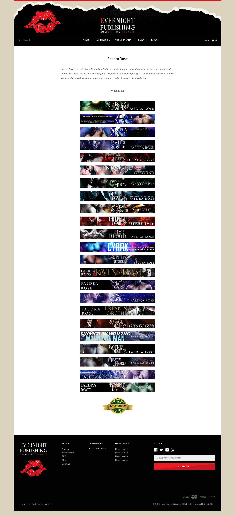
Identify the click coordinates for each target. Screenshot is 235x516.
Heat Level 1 (121, 448)
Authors (102, 40)
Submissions (123, 40)
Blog (154, 40)
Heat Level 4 (121, 460)
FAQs (141, 40)
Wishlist (48, 504)
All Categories (97, 448)
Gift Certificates (35, 504)
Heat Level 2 (121, 452)
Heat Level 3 (121, 456)
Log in (207, 40)
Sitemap (66, 463)
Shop (86, 40)
